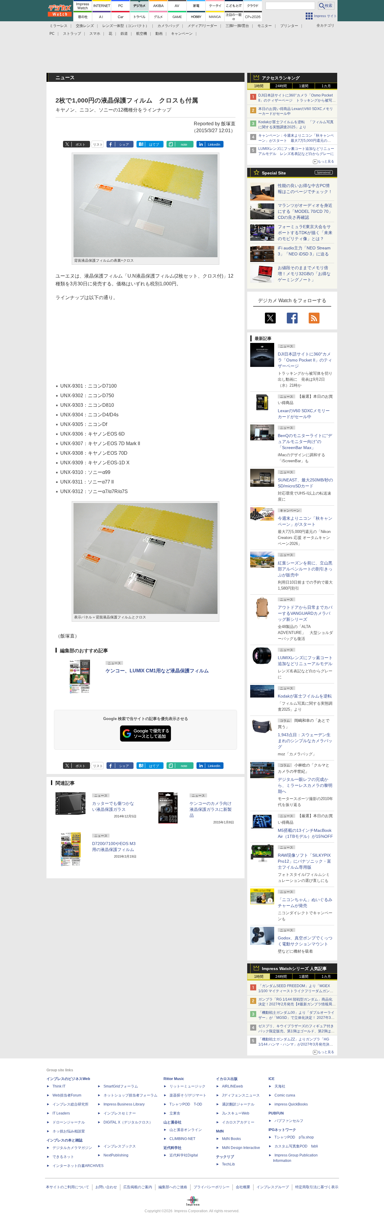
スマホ (94, 33)
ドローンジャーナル (68, 1122)
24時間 (281, 86)
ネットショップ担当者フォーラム (131, 1095)
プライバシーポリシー (212, 1187)
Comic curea (284, 1095)
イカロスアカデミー (238, 1122)
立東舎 (175, 1113)
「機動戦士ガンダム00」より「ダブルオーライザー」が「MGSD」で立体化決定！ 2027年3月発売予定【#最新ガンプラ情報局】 (296, 1017)
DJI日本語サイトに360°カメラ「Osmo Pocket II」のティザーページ (305, 360)
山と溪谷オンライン (186, 1130)
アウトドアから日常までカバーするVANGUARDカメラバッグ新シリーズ (305, 613)
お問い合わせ (106, 1187)
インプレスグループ (272, 1187)
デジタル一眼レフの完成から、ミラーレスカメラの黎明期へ (305, 785)
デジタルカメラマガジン (72, 1148)
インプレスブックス (120, 1146)
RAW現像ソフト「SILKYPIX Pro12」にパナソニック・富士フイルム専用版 (304, 861)
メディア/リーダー (202, 26)
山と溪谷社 (173, 1122)
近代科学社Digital (184, 1155)
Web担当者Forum (66, 1095)
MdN (220, 1131)
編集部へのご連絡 (172, 1187)
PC (52, 33)
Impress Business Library (124, 1104)
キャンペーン (182, 33)
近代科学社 (173, 1148)
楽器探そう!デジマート (188, 1095)
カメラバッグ (168, 26)
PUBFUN (276, 1113)
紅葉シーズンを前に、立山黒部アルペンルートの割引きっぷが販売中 (305, 569)
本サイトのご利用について (67, 1187)
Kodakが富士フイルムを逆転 (305, 696)
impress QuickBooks (291, 1104)
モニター (264, 26)
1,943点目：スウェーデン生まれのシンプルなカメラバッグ (305, 740)
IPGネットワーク (282, 1130)
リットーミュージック (188, 1086)
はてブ (154, 144)
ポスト (81, 144)
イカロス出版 (227, 1079)
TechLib (228, 1164)
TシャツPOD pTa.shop (294, 1137)
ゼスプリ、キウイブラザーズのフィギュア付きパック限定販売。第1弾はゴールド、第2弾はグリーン (296, 1031)
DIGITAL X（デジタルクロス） (128, 1122)
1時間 (258, 86)
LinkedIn (214, 144)
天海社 (279, 1086)
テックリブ (225, 1157)
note (184, 144)
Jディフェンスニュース (241, 1095)
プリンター (289, 26)
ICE (271, 1079)
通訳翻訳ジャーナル (238, 1104)
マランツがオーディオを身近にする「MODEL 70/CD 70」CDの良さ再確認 (305, 211)
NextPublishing (116, 1155)
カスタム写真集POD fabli (296, 1146)
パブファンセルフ (288, 1121)
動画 (159, 33)
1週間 (303, 86)
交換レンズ (85, 26)
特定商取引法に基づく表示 (316, 1187)
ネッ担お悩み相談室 (68, 1131)
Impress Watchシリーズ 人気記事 (294, 968)
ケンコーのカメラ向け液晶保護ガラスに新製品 (211, 809)
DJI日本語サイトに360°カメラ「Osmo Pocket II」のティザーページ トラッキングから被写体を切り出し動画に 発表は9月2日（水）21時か (297, 100)
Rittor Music (174, 1079)
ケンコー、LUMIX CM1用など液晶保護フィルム (157, 670)
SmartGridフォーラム (121, 1086)
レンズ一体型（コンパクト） (125, 26)
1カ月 (326, 86)
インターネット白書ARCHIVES (78, 1166)
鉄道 (124, 33)
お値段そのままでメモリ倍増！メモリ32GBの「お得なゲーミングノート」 (304, 273)
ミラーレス (59, 26)
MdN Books (231, 1139)
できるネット (63, 1157)
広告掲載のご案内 (137, 1187)
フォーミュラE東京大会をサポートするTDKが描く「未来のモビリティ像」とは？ (305, 232)
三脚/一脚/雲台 (237, 26)
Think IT (58, 1086)
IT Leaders (61, 1113)
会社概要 (243, 1187)
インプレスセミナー (120, 1113)
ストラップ (72, 33)
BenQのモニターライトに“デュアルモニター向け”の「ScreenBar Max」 (305, 441)
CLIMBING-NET (182, 1139)
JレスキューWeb (235, 1113)
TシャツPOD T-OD (186, 1104)
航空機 (141, 33)
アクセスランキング (281, 78)
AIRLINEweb (232, 1086)
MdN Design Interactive (241, 1148)
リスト (98, 144)
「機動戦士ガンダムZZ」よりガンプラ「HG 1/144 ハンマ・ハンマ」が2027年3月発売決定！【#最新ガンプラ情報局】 (293, 1044)
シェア (124, 144)
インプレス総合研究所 (70, 1104)
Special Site (274, 173)
